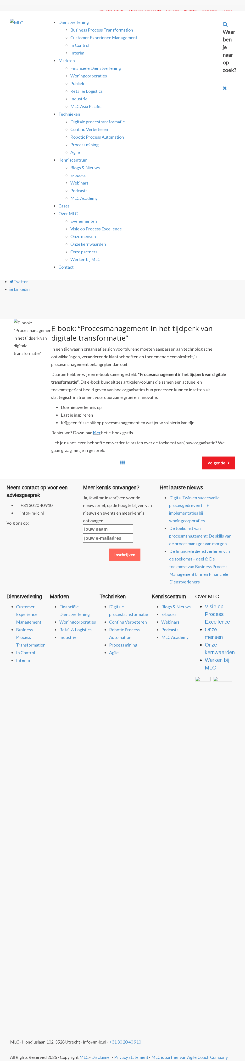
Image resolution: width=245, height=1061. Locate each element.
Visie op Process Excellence (96, 228)
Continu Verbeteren (89, 129)
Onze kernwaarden (88, 244)
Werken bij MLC (85, 259)
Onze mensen (83, 236)
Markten (66, 60)
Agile (75, 152)
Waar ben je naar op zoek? (229, 50)
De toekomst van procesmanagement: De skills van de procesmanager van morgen (200, 536)
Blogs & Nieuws (85, 167)
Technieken (69, 114)
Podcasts (79, 190)
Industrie (79, 98)
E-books (78, 175)
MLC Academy (84, 198)
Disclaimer (101, 1057)
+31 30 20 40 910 (111, 11)
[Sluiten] (225, 88)
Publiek (77, 83)
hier (96, 432)
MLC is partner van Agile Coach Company (189, 1057)
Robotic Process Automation (97, 137)
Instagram (209, 11)
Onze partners (83, 251)
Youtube (190, 11)
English (227, 11)
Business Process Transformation (101, 30)
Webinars (79, 182)
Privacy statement (131, 1057)
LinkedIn (172, 11)
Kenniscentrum (72, 160)
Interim (77, 52)
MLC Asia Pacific (85, 106)
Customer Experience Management (103, 37)
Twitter (21, 281)
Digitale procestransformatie (97, 121)
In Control (79, 45)
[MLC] (16, 22)
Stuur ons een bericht (145, 11)
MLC (84, 1057)
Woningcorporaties (88, 75)
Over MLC (68, 213)
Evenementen (83, 221)
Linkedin (21, 289)
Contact (66, 267)
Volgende (216, 463)
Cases (64, 205)
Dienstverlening (73, 22)
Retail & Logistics (86, 91)
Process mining (84, 144)
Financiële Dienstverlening (95, 68)
